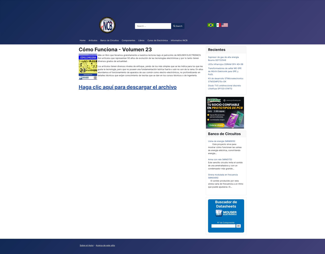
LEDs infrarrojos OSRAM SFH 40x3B (225, 64)
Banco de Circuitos (109, 40)
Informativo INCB (179, 40)
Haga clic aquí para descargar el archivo (128, 87)
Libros (141, 40)
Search (179, 26)
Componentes (128, 40)
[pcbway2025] (225, 112)
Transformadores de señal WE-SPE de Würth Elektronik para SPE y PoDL (225, 71)
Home (82, 40)
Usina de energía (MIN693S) (221, 141)
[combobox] (153, 26)
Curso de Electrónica (158, 40)
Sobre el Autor (87, 245)
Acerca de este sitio (105, 245)
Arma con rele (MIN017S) (220, 159)
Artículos (93, 40)
